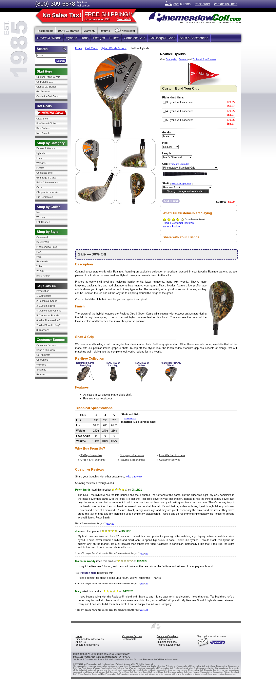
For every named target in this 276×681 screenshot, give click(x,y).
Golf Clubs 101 (44, 81)
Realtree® (42, 261)
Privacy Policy (104, 659)
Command (42, 237)
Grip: (176, 163)
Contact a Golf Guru (47, 96)
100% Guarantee (68, 30)
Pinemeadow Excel (47, 247)
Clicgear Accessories (47, 192)
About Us (81, 642)
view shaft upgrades (181, 183)
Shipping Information (132, 455)
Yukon (39, 266)
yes (108, 523)
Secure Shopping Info (87, 644)
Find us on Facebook (197, 30)
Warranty (89, 30)
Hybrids (71, 38)
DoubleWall (42, 242)
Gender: (167, 132)
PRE (38, 256)
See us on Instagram (229, 30)
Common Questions (167, 636)
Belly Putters (43, 276)
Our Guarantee (165, 639)
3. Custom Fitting (45, 305)
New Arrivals (43, 133)
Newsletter (128, 30)
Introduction (42, 291)
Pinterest (213, 30)
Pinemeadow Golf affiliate (153, 659)
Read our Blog (237, 30)
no (113, 523)
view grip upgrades (180, 164)
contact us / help (225, 4)
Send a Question (45, 350)
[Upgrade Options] (185, 176)
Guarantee (42, 359)
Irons (84, 38)
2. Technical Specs (46, 301)
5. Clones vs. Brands (47, 315)
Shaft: (177, 183)
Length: (167, 153)
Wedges (99, 38)
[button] (171, 201)
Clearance (42, 118)
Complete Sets (134, 38)
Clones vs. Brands (46, 86)
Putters (114, 38)
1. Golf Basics (43, 296)
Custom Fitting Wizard (48, 77)
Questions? (123, 654)
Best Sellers (43, 128)
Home (78, 48)
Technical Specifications (204, 59)
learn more (130, 418)
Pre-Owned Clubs (46, 123)
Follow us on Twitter (205, 30)
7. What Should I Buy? (48, 325)
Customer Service (169, 459)
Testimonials (45, 30)
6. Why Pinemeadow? (48, 320)
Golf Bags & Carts (162, 38)
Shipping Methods (167, 642)
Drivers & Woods (49, 38)
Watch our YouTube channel (221, 30)
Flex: (165, 142)
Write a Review (171, 226)
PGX (38, 251)
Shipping (41, 369)
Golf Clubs (91, 48)
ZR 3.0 (40, 271)
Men (38, 212)
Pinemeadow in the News (90, 639)
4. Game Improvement (48, 310)
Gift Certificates (44, 197)
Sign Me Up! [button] (217, 642)
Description (171, 59)
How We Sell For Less (172, 455)
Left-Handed (43, 222)
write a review (133, 476)
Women (40, 217)
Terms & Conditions (85, 659)
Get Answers (43, 91)
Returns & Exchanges (132, 459)
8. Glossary (42, 330)
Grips (39, 187)
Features (183, 59)
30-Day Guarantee (91, 455)
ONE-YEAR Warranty (92, 459)
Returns (105, 30)
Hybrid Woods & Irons (113, 48)
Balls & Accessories (194, 38)
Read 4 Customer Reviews (178, 222)
